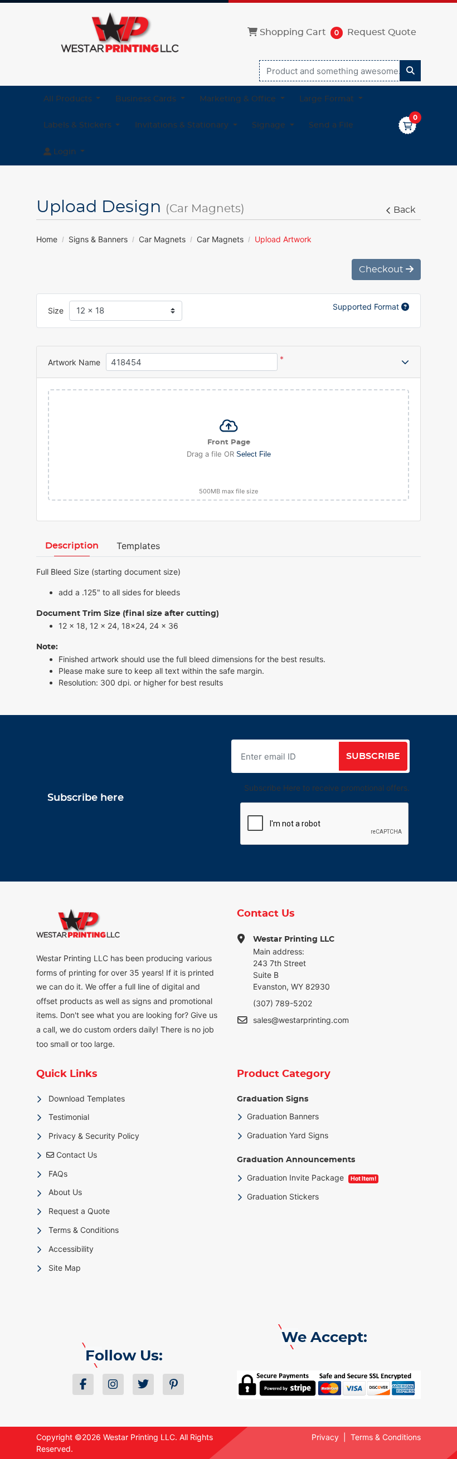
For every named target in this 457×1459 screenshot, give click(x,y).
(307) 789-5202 (282, 1003)
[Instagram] (113, 1384)
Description (72, 545)
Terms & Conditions (386, 1437)
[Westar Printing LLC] (119, 32)
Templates (138, 545)
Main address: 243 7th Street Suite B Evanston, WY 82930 (293, 963)
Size (56, 310)
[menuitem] (72, 99)
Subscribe (373, 756)
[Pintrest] (173, 1384)
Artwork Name (74, 362)
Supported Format (367, 306)
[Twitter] (143, 1384)
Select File (253, 454)
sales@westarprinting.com (301, 1020)
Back (404, 209)
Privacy (325, 1437)
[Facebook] (83, 1384)
